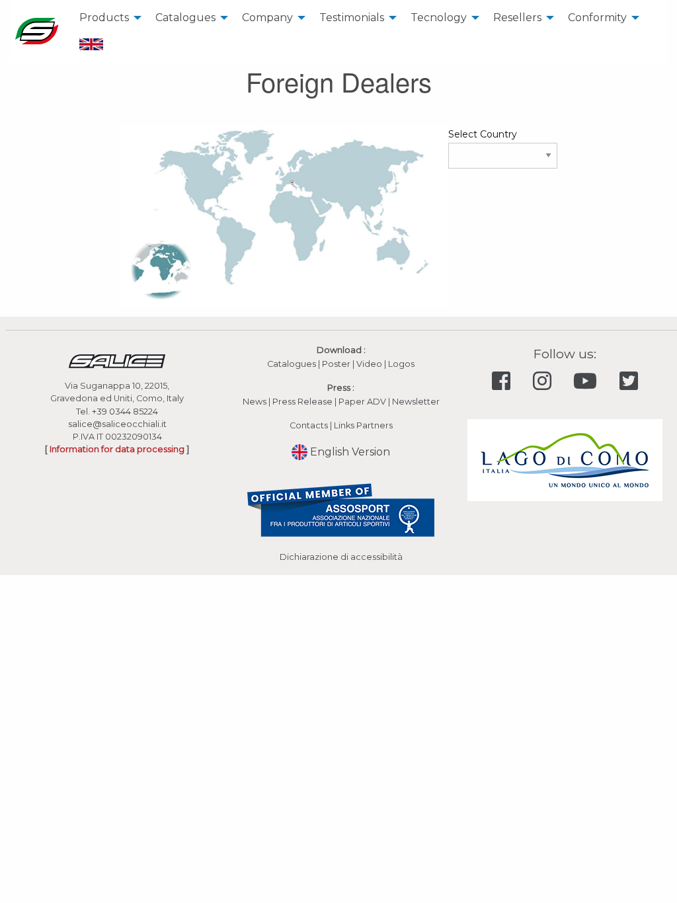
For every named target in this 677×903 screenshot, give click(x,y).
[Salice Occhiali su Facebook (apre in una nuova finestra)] (503, 381)
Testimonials (351, 17)
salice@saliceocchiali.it (117, 424)
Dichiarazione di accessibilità (341, 557)
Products (104, 17)
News (254, 402)
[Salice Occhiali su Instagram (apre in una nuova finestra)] (544, 381)
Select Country (482, 134)
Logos (401, 364)
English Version (348, 452)
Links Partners (363, 425)
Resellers (517, 17)
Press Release (302, 402)
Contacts (309, 425)
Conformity (597, 17)
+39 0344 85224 (125, 411)
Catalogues (185, 17)
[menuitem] (107, 17)
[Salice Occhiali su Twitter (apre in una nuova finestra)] (629, 381)
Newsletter (416, 402)
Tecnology (439, 17)
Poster (336, 364)
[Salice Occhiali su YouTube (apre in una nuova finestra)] (588, 381)
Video (370, 364)
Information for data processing (117, 449)
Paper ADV (362, 402)
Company (267, 17)
